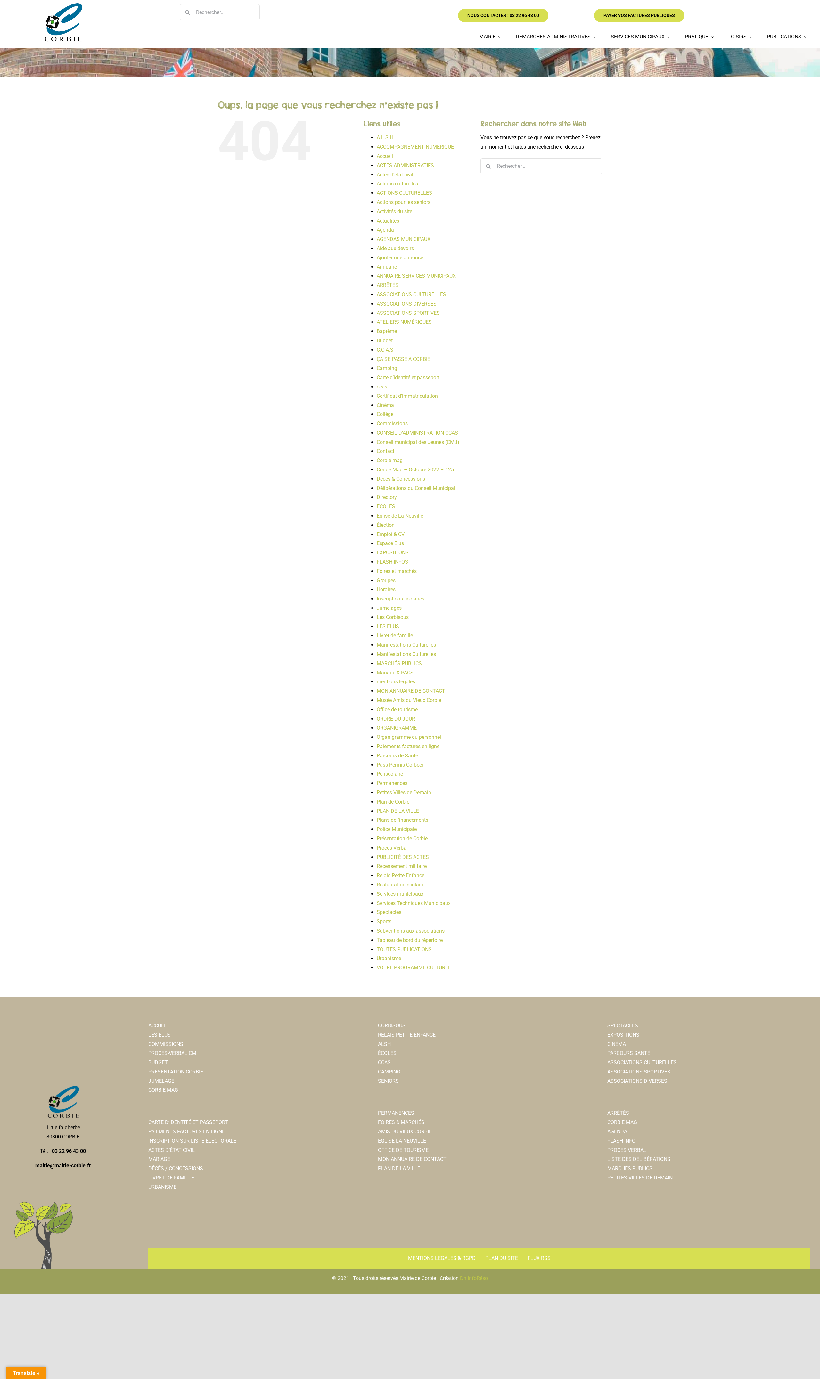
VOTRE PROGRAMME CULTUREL (414, 968)
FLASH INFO (621, 1141)
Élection (386, 525)
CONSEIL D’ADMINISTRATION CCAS (417, 433)
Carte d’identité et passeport (408, 377)
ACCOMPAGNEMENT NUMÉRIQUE (415, 147)
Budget (385, 341)
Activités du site (394, 211)
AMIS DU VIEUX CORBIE (405, 1132)
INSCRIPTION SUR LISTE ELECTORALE (192, 1141)
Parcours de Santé (397, 756)
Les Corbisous (393, 617)
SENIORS (388, 1081)
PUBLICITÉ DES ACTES (403, 857)
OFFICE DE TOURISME (403, 1150)
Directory (387, 497)
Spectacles (389, 912)
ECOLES (386, 506)
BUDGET (158, 1062)
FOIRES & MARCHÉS (401, 1122)
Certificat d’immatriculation (407, 396)
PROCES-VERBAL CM (172, 1053)
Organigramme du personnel (409, 737)
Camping (387, 368)
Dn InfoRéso (474, 1278)
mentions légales (396, 682)
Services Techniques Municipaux (414, 903)
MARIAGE (159, 1159)
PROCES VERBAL (626, 1150)
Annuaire (387, 267)
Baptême (387, 331)
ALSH (384, 1044)
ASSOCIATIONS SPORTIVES (408, 313)
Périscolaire (390, 774)
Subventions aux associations (411, 931)
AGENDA (617, 1132)
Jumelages (389, 608)
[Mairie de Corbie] (63, 6)
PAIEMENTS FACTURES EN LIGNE (186, 1132)
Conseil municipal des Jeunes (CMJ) (418, 442)
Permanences (392, 783)
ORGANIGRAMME (397, 728)
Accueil (385, 156)
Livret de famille (395, 635)
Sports (384, 921)
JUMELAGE (161, 1081)
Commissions (392, 423)
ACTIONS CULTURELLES (404, 193)
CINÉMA (616, 1044)
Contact (385, 451)
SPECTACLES (622, 1026)
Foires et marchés (397, 571)
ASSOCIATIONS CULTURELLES (411, 294)
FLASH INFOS (392, 562)
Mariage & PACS (395, 673)
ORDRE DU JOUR (396, 719)
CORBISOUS (392, 1026)
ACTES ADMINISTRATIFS (405, 165)
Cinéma (385, 405)
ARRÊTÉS (387, 285)
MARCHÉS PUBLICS (399, 663)
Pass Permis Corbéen (401, 765)
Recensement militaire (402, 866)
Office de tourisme (397, 709)
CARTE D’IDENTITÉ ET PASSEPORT (188, 1122)
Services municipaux (400, 894)
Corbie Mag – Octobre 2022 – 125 (415, 470)
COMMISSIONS (165, 1044)
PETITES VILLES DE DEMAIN (640, 1178)
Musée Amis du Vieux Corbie (409, 700)
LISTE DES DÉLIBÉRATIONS (638, 1159)
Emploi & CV (391, 534)
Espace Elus (390, 543)
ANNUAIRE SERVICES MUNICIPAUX (416, 276)
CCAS (384, 1062)
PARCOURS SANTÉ (628, 1053)
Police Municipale (397, 829)
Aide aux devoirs (395, 248)
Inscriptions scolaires (400, 599)
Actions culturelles (397, 184)
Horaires (386, 589)
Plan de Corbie (393, 802)
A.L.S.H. (386, 138)
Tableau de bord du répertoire (410, 940)
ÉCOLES (387, 1053)
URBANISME (162, 1187)
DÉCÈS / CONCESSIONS (175, 1168)
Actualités (388, 221)
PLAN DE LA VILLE (398, 811)
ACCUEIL (158, 1026)
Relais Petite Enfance (400, 875)
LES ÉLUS (388, 627)
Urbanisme (389, 958)
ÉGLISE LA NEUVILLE (402, 1141)
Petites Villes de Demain (404, 792)
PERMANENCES (396, 1113)
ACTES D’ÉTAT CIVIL (171, 1150)
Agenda (385, 230)
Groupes (386, 580)
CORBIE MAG (163, 1090)
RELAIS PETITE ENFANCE (407, 1035)
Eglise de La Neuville (400, 516)
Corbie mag (390, 460)
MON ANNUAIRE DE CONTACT (411, 691)
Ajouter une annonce (400, 258)
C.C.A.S (385, 350)
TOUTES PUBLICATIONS (404, 949)
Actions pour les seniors (403, 202)
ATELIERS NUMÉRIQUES (404, 322)
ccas (382, 387)
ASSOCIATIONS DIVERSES (407, 304)
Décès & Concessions (401, 479)
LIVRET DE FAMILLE (171, 1178)
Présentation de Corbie (402, 839)
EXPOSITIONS (393, 553)
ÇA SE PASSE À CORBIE (403, 359)
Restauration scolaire (400, 885)
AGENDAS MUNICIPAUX (403, 239)
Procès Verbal (392, 848)
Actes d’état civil (395, 175)
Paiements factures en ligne (408, 746)
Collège (385, 414)
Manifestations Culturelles (406, 645)
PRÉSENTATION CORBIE (175, 1072)
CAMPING (389, 1072)
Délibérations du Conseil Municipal (416, 488)
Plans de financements (402, 820)
